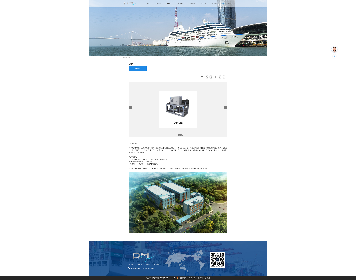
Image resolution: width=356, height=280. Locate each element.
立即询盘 (137, 68)
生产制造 (148, 265)
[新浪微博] (211, 77)
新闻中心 (169, 3)
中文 (223, 3)
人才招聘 (203, 3)
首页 (148, 3)
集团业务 (181, 3)
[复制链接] (224, 77)
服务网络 (192, 3)
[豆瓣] (219, 77)
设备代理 (130, 265)
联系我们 (214, 3)
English (229, 3)
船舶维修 (156, 265)
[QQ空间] (215, 77)
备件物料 (139, 265)
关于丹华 (158, 3)
